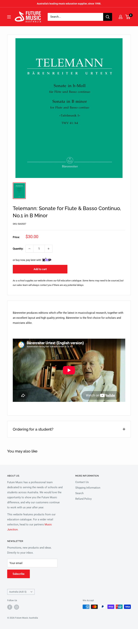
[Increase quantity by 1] (48, 248)
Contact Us (82, 482)
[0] (128, 17)
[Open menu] (9, 16)
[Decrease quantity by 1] (29, 248)
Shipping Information (87, 487)
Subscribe (18, 573)
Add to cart (40, 269)
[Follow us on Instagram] (16, 607)
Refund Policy (83, 498)
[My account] (120, 17)
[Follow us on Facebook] (9, 607)
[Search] (107, 17)
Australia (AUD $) (18, 591)
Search (79, 493)
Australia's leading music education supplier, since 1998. (69, 3)
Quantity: (18, 248)
